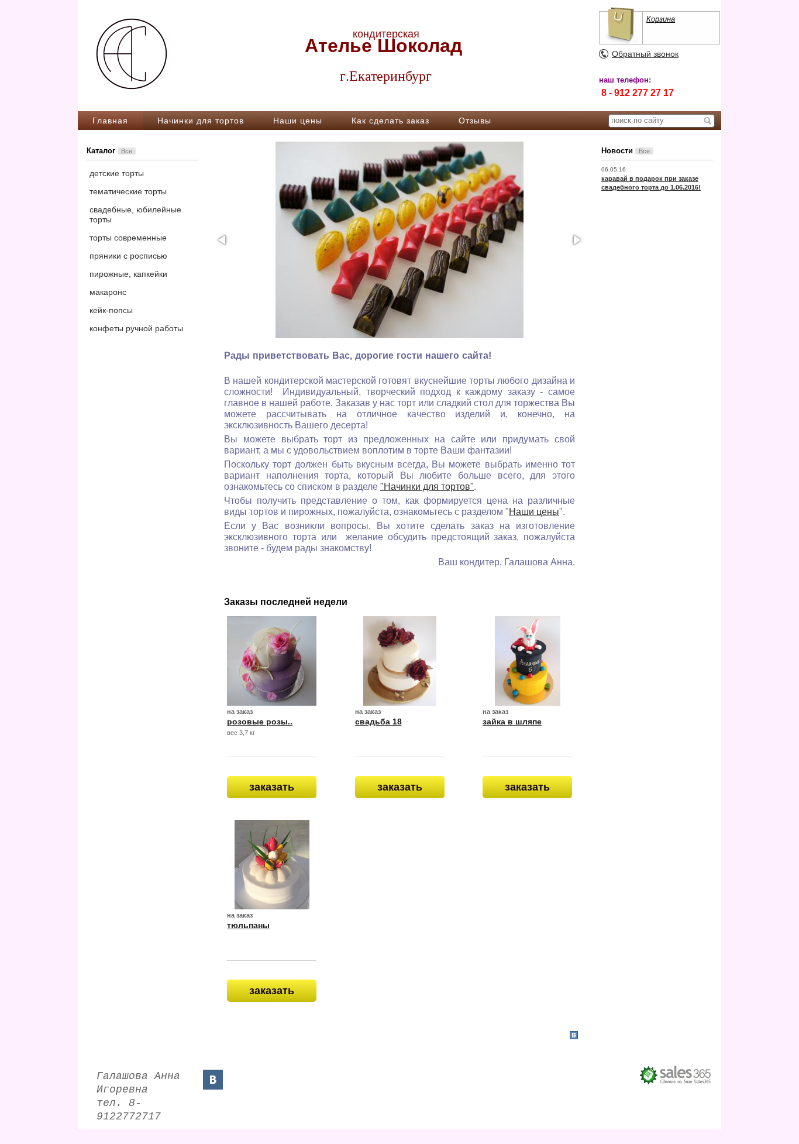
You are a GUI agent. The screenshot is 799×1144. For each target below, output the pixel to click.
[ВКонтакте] (213, 1080)
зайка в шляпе (512, 721)
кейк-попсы (111, 310)
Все (126, 150)
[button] (222, 240)
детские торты (116, 173)
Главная (110, 120)
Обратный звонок (645, 54)
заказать (271, 787)
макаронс (107, 292)
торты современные (128, 237)
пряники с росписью (128, 255)
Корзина (660, 19)
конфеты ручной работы (136, 328)
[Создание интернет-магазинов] (676, 1075)
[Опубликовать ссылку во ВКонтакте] (574, 1035)
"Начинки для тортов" (427, 487)
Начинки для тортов (200, 120)
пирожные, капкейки (128, 274)
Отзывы (475, 120)
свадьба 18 (378, 721)
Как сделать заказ (390, 120)
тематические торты (128, 191)
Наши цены (297, 120)
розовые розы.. (259, 721)
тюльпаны (248, 925)
